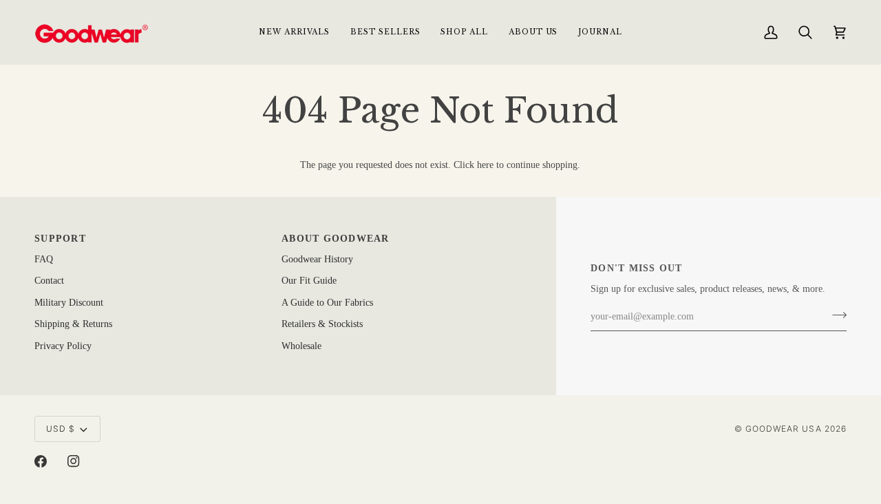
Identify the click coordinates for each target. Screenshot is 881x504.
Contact (49, 280)
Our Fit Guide (309, 280)
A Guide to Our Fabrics (327, 302)
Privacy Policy (63, 346)
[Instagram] (73, 461)
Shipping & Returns (73, 324)
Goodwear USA (783, 428)
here (485, 165)
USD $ (60, 428)
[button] (464, 32)
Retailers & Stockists (322, 324)
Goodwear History (317, 259)
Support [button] (60, 238)
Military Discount (68, 302)
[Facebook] (40, 461)
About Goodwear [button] (336, 238)
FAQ (43, 259)
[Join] (835, 315)
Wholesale (301, 346)
